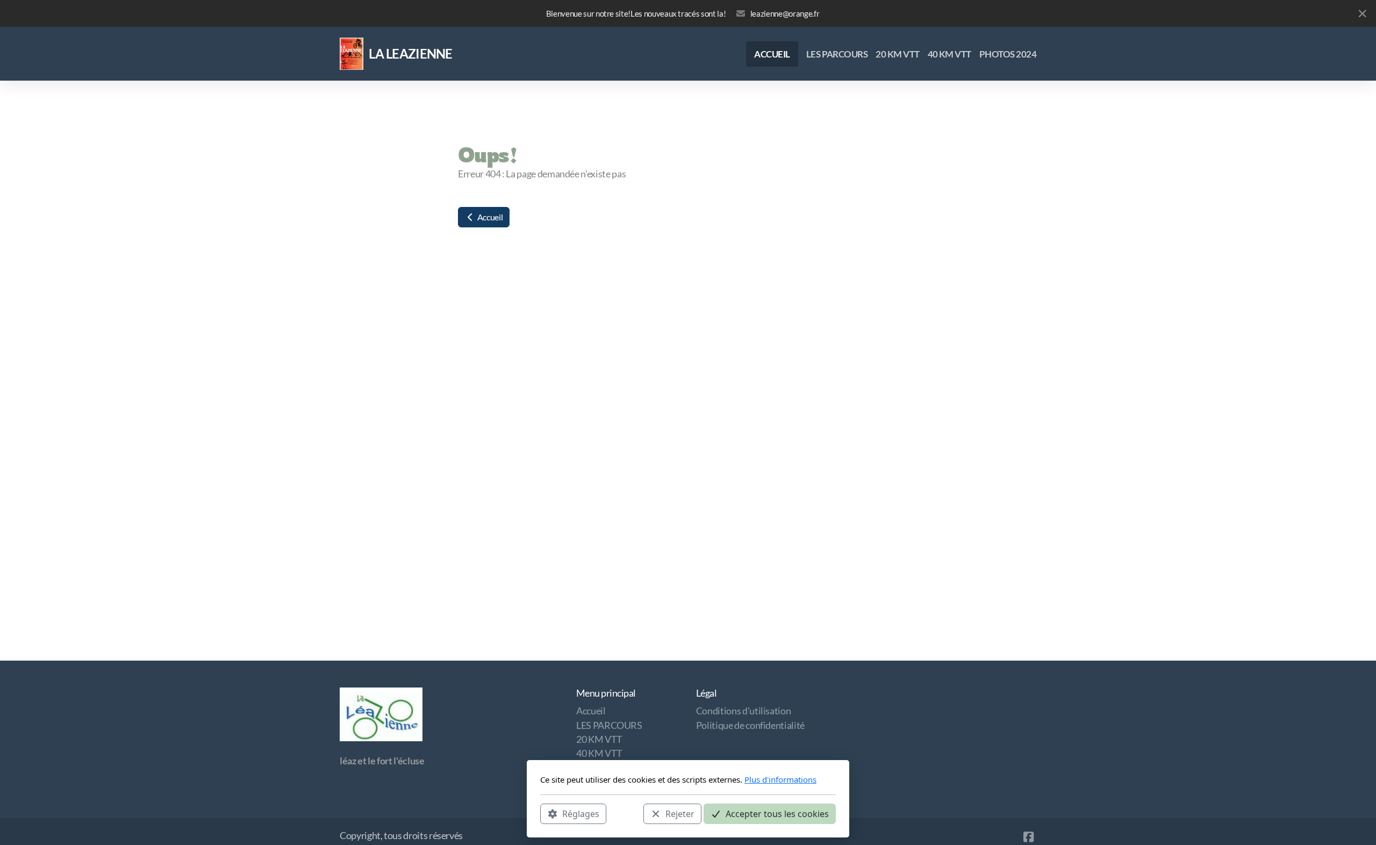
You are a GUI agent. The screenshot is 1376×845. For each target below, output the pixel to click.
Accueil (489, 217)
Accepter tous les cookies (777, 813)
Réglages (580, 813)
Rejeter (679, 813)
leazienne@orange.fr (784, 13)
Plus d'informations (780, 779)
